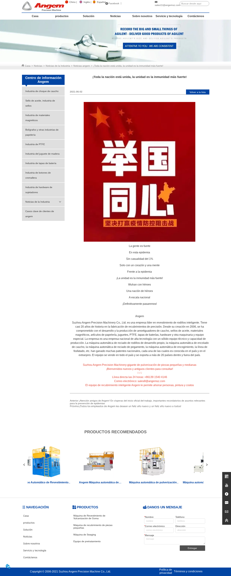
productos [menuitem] (61, 16)
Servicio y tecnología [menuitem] (169, 16)
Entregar (192, 548)
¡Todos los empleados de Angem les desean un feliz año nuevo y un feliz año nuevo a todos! (130, 406)
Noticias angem (81, 65)
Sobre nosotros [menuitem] (142, 16)
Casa (27, 65)
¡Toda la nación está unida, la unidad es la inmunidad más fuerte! (128, 65)
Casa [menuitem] (35, 16)
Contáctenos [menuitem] (196, 16)
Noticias (38, 65)
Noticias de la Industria (58, 65)
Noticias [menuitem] (115, 16)
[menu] (115, 16)
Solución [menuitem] (88, 16)
